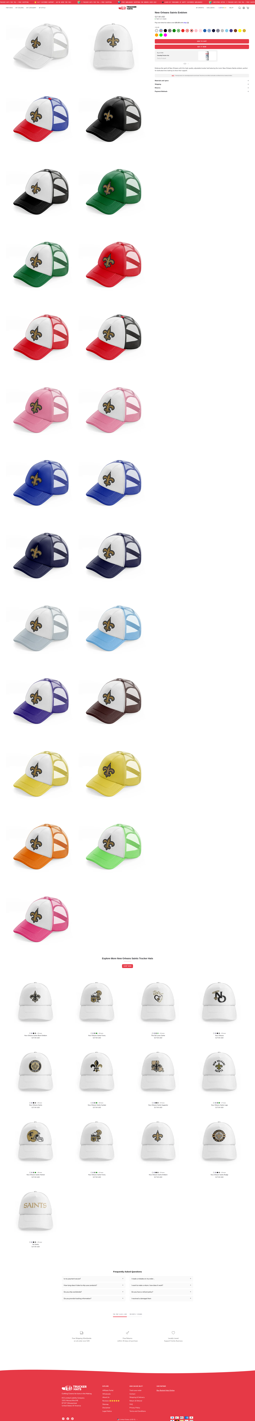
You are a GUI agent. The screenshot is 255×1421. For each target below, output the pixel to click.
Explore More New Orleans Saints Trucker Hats (127, 958)
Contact (132, 1394)
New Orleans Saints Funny (96, 1035)
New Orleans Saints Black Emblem (35, 1035)
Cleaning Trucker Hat (163, 55)
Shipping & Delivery (137, 1397)
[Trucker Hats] (127, 8)
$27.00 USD (36, 1037)
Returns (157, 88)
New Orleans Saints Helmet (36, 1174)
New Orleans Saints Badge (219, 1174)
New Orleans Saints (35, 1105)
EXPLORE (105, 1386)
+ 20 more (39, 1033)
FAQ (131, 1404)
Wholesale (106, 1394)
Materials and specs (162, 80)
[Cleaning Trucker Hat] (207, 55)
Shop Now (127, 966)
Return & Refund (135, 1401)
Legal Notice (107, 1411)
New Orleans (219, 1035)
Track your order (135, 1390)
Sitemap (105, 1404)
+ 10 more (100, 1172)
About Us (105, 1397)
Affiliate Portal (107, 1390)
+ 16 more (161, 1033)
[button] (9, 8)
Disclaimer (106, 1408)
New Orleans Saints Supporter (158, 1105)
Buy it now (202, 47)
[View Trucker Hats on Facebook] (67, 1418)
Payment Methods (161, 91)
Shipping (158, 84)
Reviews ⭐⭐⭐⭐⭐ (111, 1401)
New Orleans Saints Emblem (158, 1174)
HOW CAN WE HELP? (136, 1386)
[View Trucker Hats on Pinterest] (72, 1418)
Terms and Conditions (137, 1411)
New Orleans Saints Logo (219, 1105)
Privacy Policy (134, 1408)
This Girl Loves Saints (158, 1035)
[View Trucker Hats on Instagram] (63, 1418)
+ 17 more (223, 1102)
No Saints (35, 1244)
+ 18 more (100, 1033)
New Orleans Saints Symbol (97, 1105)
